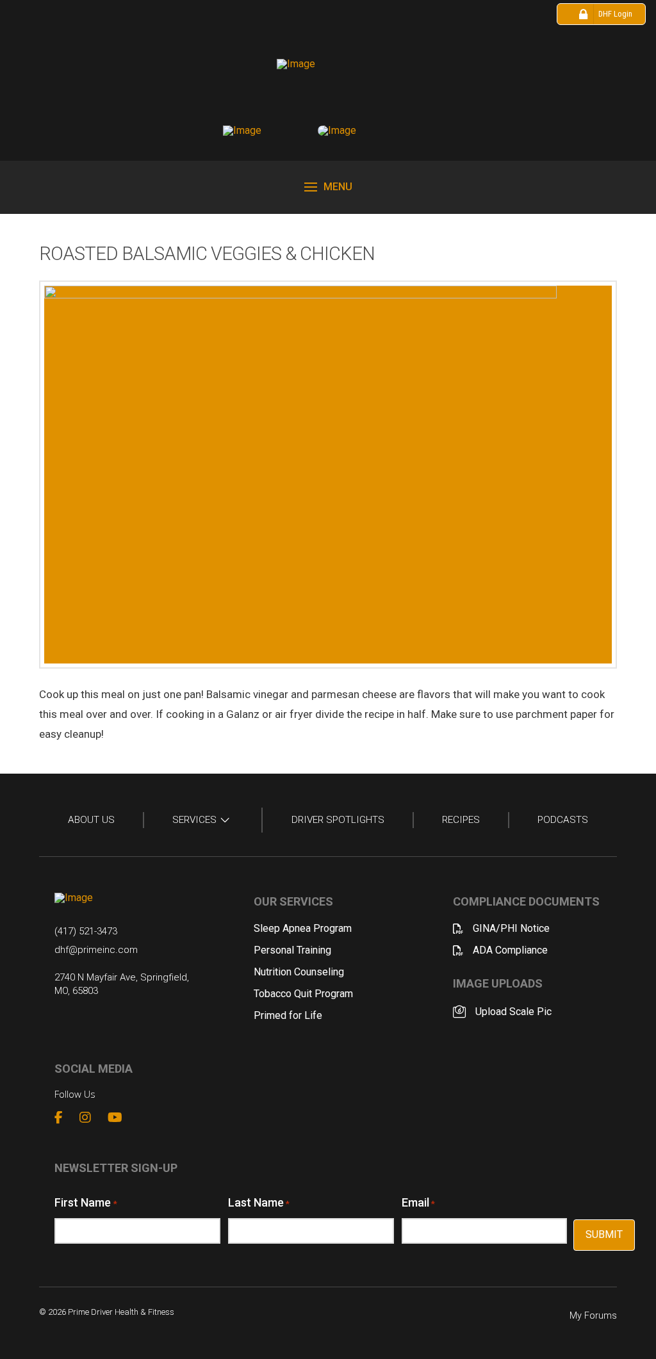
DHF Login (615, 14)
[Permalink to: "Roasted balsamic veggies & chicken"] (327, 475)
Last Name (259, 1202)
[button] (328, 187)
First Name (85, 1202)
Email (418, 1202)
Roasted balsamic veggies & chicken (207, 253)
